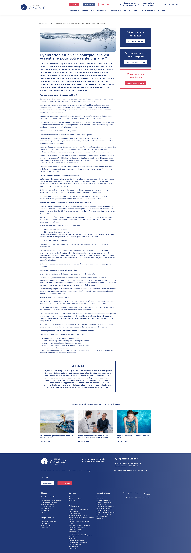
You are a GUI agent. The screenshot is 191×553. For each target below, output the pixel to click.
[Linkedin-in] (47, 477)
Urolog (71, 497)
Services (72, 493)
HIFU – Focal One (74, 513)
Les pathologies (103, 493)
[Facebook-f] (43, 477)
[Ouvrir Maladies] (106, 11)
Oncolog (71, 500)
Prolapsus (99, 518)
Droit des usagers (46, 508)
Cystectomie (73, 537)
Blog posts (49, 23)
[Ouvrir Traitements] (93, 11)
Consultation (45, 523)
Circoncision (73, 533)
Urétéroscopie (73, 546)
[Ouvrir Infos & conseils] (138, 11)
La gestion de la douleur (49, 502)
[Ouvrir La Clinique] (120, 11)
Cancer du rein (101, 504)
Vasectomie (72, 548)
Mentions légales (128, 497)
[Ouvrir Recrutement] (154, 11)
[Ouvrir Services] (78, 11)
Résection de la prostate (77, 527)
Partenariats (45, 510)
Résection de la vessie (76, 529)
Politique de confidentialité (142, 497)
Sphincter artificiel (74, 531)
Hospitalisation (46, 525)
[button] (74, 4)
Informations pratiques (48, 521)
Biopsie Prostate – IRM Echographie (80, 535)
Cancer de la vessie (102, 510)
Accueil (41, 23)
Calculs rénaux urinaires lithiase (106, 512)
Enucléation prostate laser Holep (79, 525)
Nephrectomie (73, 539)
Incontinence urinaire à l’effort (78, 515)
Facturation (44, 527)
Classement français (47, 506)
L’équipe (43, 499)
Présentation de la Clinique (49, 497)
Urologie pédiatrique (75, 499)
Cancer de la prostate (103, 502)
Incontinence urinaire (103, 500)
